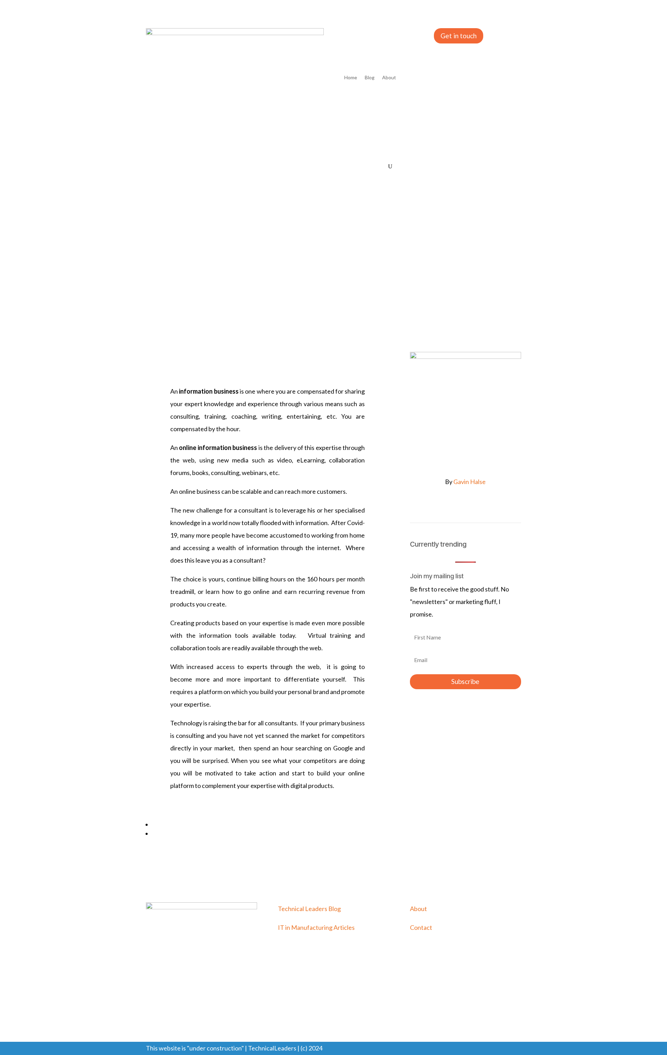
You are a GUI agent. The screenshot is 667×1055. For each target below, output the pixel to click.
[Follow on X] (472, 503)
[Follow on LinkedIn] (458, 503)
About (389, 77)
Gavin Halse (469, 481)
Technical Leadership (210, 281)
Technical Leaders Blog (309, 908)
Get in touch (458, 36)
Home (350, 77)
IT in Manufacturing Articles (316, 927)
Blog (369, 77)
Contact (421, 927)
